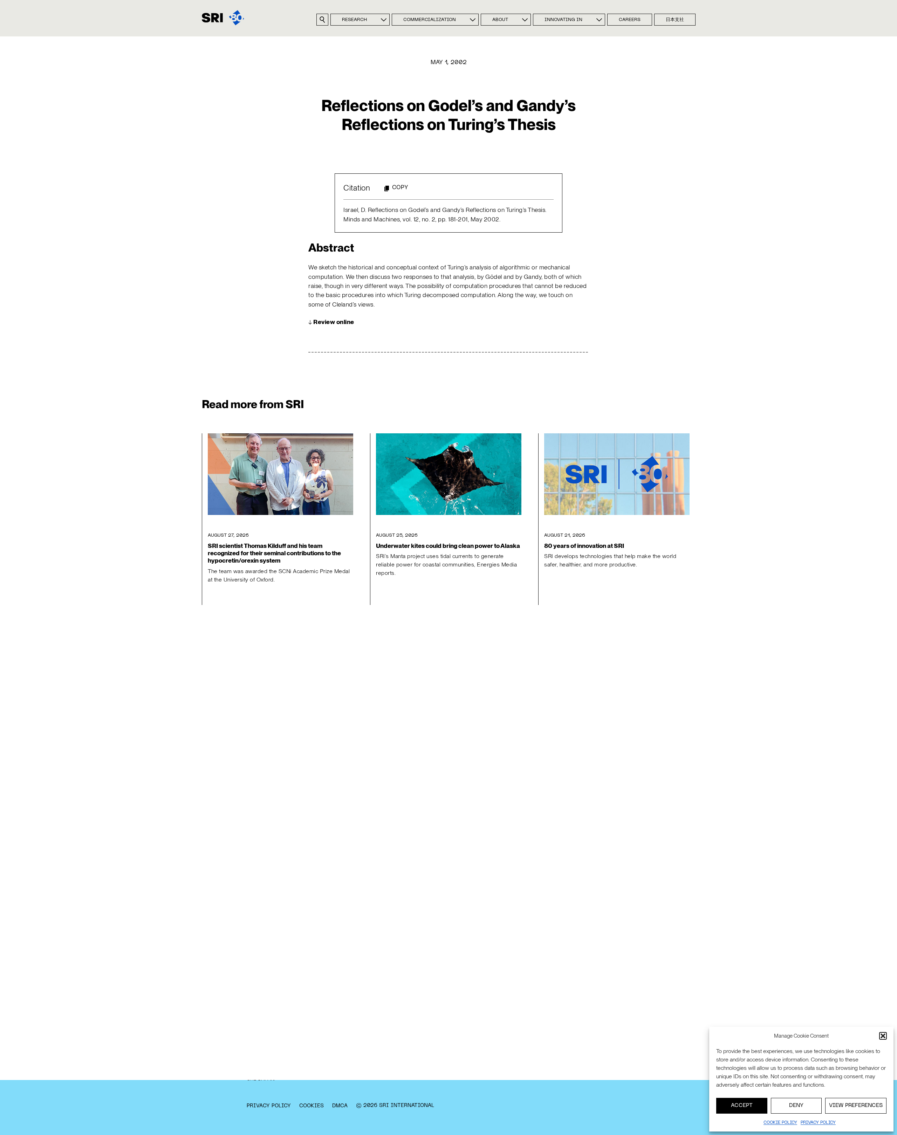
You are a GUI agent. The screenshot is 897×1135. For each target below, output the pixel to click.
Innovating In (563, 20)
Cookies (311, 1105)
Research (354, 20)
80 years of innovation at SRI (584, 545)
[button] (882, 1035)
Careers (630, 20)
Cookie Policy (780, 1123)
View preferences (856, 1105)
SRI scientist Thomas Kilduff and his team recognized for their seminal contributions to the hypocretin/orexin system (274, 553)
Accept (742, 1105)
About (500, 20)
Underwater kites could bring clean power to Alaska (448, 545)
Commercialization (429, 20)
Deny (796, 1105)
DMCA (340, 1105)
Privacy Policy (269, 1105)
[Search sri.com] (322, 19)
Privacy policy (818, 1123)
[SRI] (223, 17)
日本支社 (675, 20)
